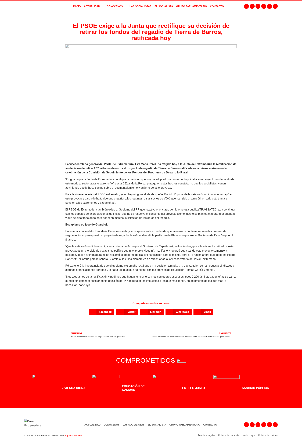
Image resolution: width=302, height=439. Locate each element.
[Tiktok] (275, 6)
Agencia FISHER (73, 435)
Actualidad (92, 424)
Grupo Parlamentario (191, 6)
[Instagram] (252, 6)
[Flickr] (269, 6)
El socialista (163, 6)
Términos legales (206, 435)
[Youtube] (263, 6)
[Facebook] (246, 6)
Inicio (77, 6)
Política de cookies (268, 435)
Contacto (210, 424)
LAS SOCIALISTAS (140, 6)
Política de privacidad (229, 435)
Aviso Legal (249, 435)
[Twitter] (258, 6)
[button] (101, 312)
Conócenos (112, 424)
